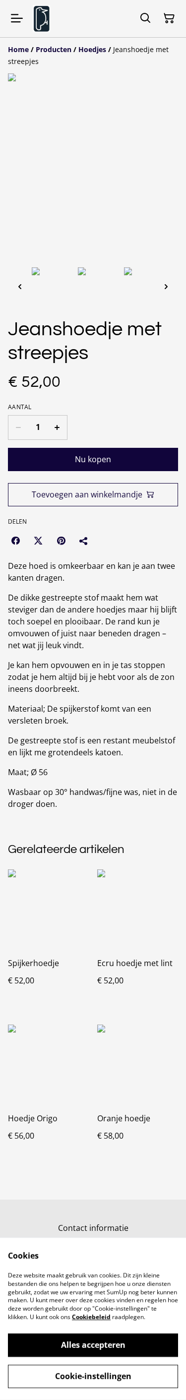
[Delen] (83, 540)
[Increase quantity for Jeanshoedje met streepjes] (57, 427)
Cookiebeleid (91, 1317)
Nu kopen (93, 459)
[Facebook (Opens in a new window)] (15, 540)
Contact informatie (93, 1227)
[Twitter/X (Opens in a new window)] (38, 540)
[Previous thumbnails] (20, 286)
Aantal (20, 407)
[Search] (145, 18)
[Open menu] (17, 18)
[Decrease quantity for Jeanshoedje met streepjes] (18, 427)
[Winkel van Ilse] (41, 18)
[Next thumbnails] (166, 286)
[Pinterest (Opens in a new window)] (61, 540)
